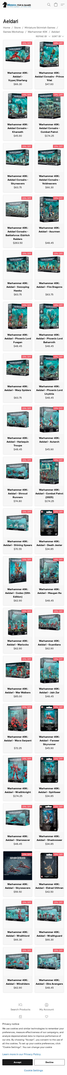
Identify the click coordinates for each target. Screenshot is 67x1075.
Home (6, 27)
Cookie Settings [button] (33, 1070)
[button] (17, 4)
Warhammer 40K (37, 31)
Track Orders (20, 1021)
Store (17, 27)
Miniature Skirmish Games (40, 27)
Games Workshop (13, 31)
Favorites (46, 1021)
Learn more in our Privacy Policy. (21, 1054)
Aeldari (55, 31)
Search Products (20, 1009)
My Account (46, 1009)
